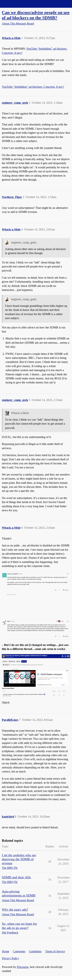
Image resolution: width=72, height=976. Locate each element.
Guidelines (35, 951)
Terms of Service (55, 951)
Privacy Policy (10, 958)
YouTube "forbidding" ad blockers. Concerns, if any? (33, 86)
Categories (19, 951)
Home (5, 951)
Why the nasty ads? (15, 909)
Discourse (22, 966)
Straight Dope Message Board (19, 3)
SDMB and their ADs (16, 877)
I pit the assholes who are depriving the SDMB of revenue (19, 859)
